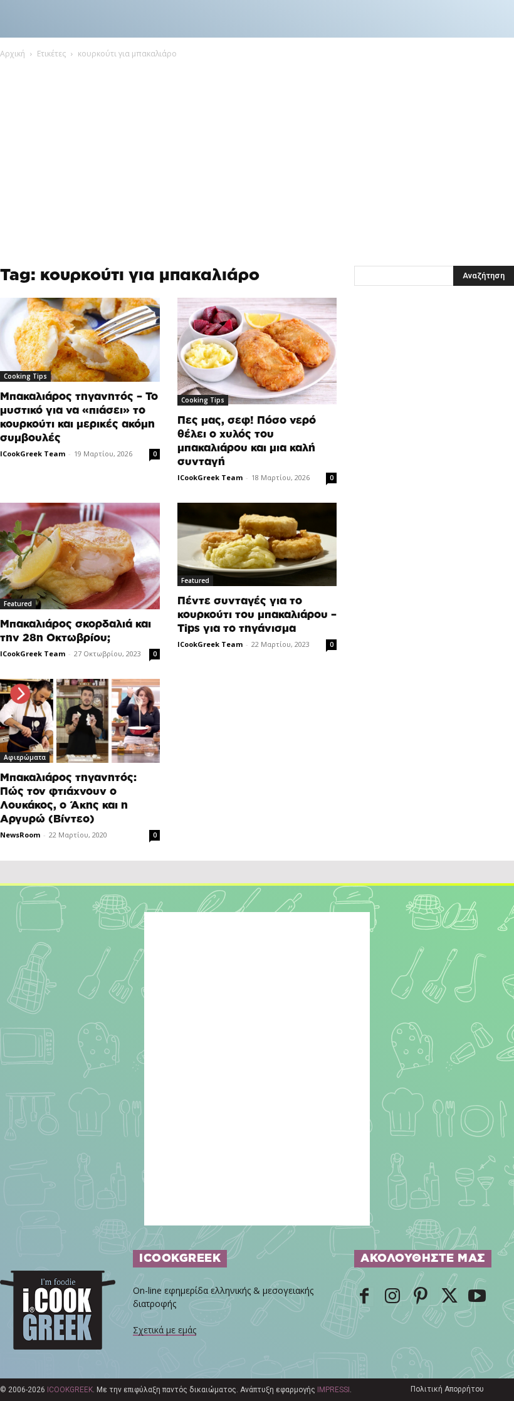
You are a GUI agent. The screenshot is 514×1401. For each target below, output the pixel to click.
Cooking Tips (25, 376)
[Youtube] (477, 1297)
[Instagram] (392, 1297)
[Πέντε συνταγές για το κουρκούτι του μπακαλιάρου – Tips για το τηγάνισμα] (257, 545)
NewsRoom (20, 834)
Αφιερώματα (25, 757)
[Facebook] (364, 1297)
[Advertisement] (257, 154)
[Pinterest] (421, 1297)
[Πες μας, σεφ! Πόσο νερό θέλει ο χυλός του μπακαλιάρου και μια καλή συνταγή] (257, 352)
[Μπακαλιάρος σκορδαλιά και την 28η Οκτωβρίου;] (80, 556)
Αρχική (12, 53)
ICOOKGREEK (70, 1389)
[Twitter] (449, 1297)
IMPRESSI (333, 1389)
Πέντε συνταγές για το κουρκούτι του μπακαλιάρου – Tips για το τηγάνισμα (257, 615)
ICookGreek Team (32, 453)
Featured (18, 603)
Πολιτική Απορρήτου (447, 1389)
